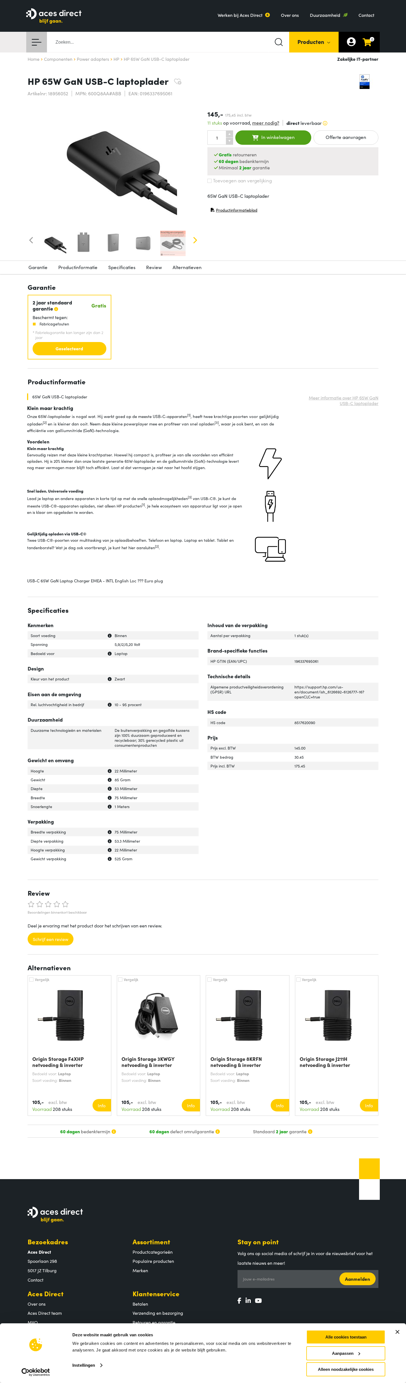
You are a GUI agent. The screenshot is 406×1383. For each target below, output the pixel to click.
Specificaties (121, 267)
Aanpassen (343, 1353)
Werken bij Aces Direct (240, 14)
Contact (366, 14)
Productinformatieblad (233, 211)
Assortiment (151, 1241)
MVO (33, 1322)
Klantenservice (156, 1293)
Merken (140, 1270)
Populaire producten (153, 1261)
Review (154, 267)
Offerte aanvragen (346, 137)
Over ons (290, 14)
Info (102, 1105)
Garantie (38, 267)
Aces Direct (46, 1293)
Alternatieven (187, 267)
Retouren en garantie (154, 1322)
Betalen (140, 1304)
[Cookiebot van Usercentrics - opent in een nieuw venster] (36, 1372)
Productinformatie (77, 267)
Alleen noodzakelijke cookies (346, 1369)
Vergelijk (42, 979)
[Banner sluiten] (397, 1332)
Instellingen (83, 1365)
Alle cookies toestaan (346, 1337)
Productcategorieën (153, 1252)
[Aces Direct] (53, 16)
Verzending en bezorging (158, 1313)
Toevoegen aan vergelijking (242, 180)
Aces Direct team (45, 1313)
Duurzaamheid (325, 14)
